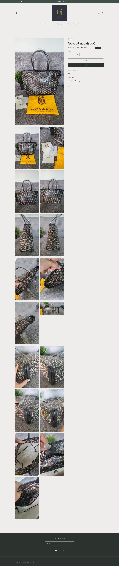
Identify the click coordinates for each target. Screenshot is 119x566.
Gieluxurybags (22, 562)
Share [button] (71, 86)
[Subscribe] (72, 543)
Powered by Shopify (29, 562)
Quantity (70, 51)
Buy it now (86, 65)
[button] (17, 13)
